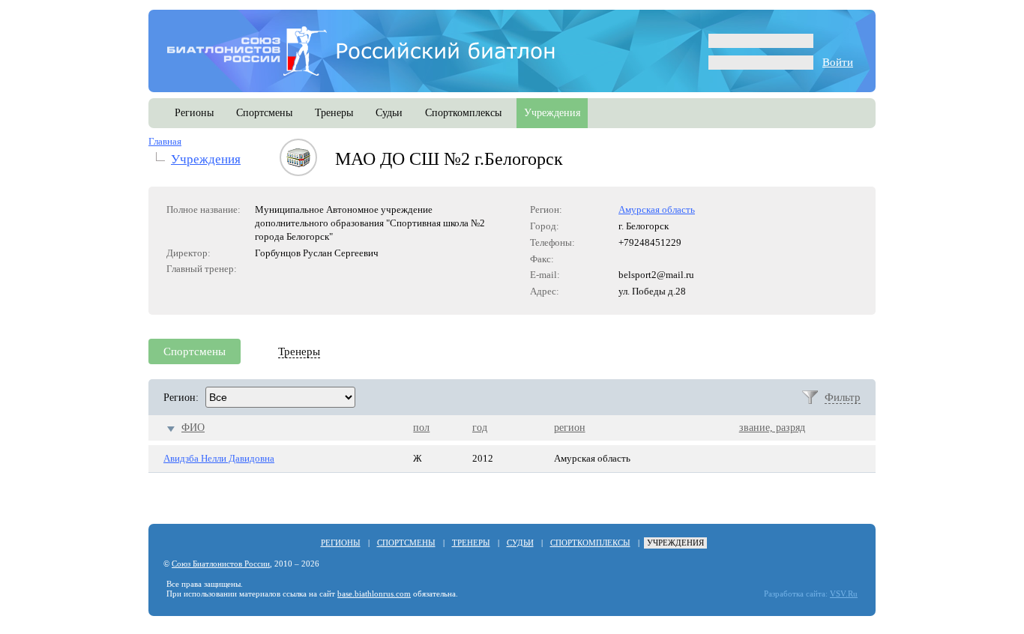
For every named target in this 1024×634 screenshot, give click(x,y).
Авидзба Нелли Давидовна (218, 458)
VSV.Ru (844, 594)
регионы (194, 112)
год (479, 427)
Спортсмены (194, 351)
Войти (837, 62)
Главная (164, 141)
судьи (389, 112)
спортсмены (264, 112)
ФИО (193, 427)
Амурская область (656, 209)
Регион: (181, 397)
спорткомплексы (463, 112)
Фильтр (843, 397)
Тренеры (299, 351)
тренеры (334, 112)
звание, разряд (772, 427)
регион (569, 427)
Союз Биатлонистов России (221, 564)
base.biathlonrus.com (374, 594)
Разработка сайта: (796, 594)
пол (421, 427)
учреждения (552, 112)
